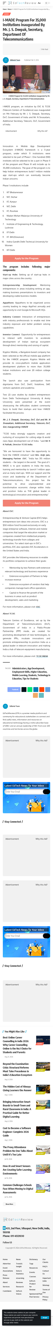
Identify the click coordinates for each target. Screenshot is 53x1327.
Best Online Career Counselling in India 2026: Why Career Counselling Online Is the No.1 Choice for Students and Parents (17, 1045)
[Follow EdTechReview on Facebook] (6, 828)
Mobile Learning (19, 675)
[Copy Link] (14, 52)
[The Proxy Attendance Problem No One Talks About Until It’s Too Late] (43, 1149)
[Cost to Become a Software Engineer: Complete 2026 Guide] (43, 1130)
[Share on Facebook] (9, 47)
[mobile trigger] (5, 3)
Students (32, 675)
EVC (38, 606)
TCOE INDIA (42, 656)
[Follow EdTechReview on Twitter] (14, 828)
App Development (36, 668)
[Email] (9, 52)
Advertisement (11, 131)
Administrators (19, 668)
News (6, 14)
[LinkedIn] (49, 706)
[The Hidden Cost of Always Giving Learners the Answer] (43, 1089)
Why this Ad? (42, 131)
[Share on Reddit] (27, 47)
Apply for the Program (26, 258)
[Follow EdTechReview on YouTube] (21, 828)
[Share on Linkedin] (22, 47)
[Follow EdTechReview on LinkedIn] (36, 828)
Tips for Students (30, 678)
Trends (40, 1172)
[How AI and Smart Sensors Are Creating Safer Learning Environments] (43, 1168)
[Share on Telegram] (31, 47)
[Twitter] (46, 706)
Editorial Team (15, 60)
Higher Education (39, 671)
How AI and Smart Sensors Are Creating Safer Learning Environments (17, 1169)
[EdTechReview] (22, 3)
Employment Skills (21, 671)
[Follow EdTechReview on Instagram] (29, 828)
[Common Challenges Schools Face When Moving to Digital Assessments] (43, 1187)
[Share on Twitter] (14, 47)
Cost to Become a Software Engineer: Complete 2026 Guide (17, 1131)
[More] (18, 52)
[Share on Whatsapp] (18, 47)
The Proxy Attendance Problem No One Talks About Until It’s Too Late (18, 1150)
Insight (40, 1070)
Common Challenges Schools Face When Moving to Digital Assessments (18, 1188)
